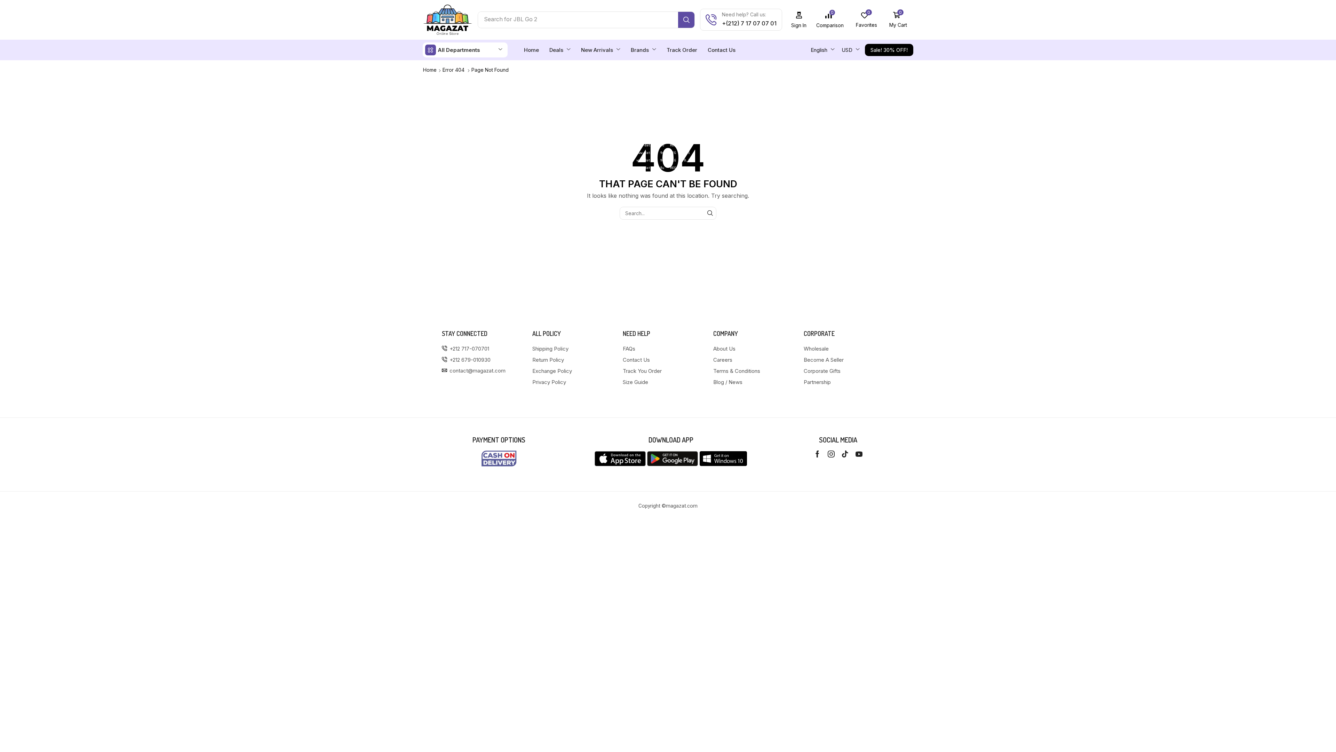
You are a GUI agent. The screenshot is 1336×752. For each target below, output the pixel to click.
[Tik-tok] (845, 454)
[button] (799, 19)
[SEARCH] (709, 213)
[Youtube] (859, 454)
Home (430, 70)
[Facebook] (817, 454)
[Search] (686, 20)
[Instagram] (831, 454)
